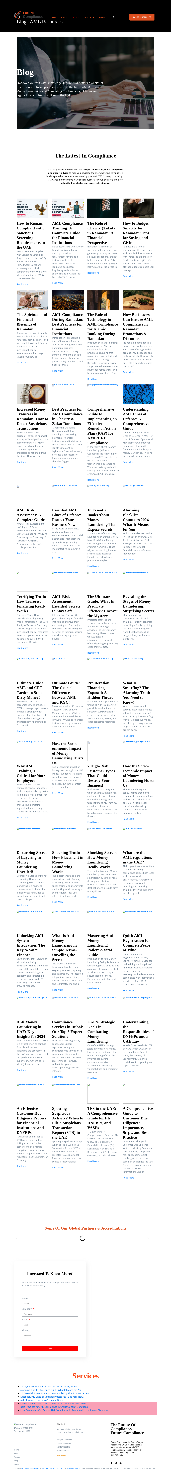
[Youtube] (121, 1463)
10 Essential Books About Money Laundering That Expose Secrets (54, 1393)
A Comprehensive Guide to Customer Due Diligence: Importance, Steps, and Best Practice (138, 1122)
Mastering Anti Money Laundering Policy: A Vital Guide (100, 945)
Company (27, 1308)
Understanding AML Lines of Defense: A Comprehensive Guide (136, 419)
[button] (16, 1238)
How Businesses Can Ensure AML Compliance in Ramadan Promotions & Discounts (64, 1410)
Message (26, 1330)
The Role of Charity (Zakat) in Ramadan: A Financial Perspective (101, 233)
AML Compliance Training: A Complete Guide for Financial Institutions (67, 233)
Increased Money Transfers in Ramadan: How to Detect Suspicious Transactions (32, 419)
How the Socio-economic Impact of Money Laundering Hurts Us (67, 753)
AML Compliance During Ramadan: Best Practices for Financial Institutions (67, 324)
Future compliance (30, 1468)
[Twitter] (116, 1463)
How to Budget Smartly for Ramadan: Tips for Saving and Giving (136, 233)
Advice (103, 17)
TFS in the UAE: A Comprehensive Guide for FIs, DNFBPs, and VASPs (102, 1118)
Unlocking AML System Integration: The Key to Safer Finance (31, 945)
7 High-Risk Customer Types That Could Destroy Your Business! (101, 776)
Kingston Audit (73, 1468)
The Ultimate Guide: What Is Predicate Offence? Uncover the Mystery (102, 606)
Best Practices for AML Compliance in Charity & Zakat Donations (54, 1406)
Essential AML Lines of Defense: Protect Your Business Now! (52, 1396)
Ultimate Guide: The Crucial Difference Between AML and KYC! (66, 692)
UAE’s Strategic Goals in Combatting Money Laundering (101, 1032)
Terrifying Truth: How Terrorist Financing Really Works (48, 1386)
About (65, 17)
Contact (89, 17)
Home (53, 17)
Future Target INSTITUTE (53, 1468)
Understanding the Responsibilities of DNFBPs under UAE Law (138, 1032)
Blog (76, 17)
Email (25, 1319)
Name (25, 1298)
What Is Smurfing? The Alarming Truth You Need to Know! (136, 692)
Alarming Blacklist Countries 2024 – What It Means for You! (137, 520)
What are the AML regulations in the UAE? (137, 857)
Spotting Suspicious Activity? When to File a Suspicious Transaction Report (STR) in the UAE (67, 1122)
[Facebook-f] (112, 1463)
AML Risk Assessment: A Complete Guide (31, 515)
